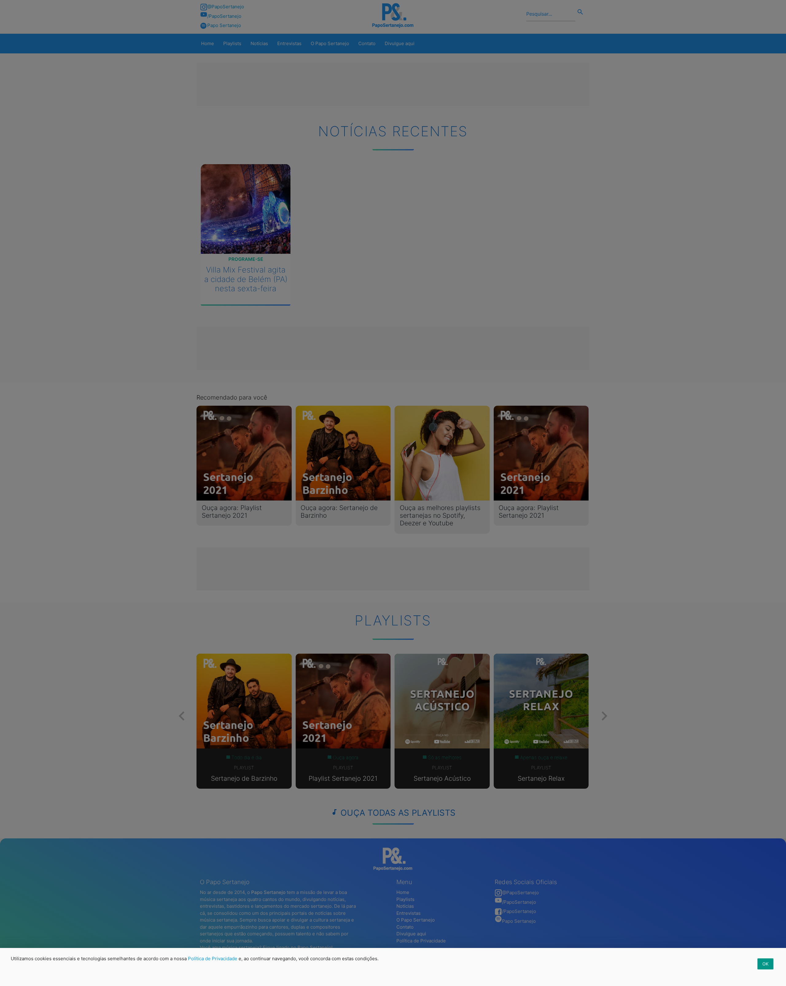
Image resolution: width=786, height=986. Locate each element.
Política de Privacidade (212, 958)
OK (765, 963)
